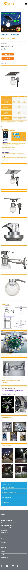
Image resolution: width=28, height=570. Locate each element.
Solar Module (5, 499)
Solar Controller (5, 502)
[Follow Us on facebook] (2, 565)
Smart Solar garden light (7, 494)
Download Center (5, 554)
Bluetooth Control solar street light (9, 492)
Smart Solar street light (7, 497)
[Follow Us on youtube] (7, 565)
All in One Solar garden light (8, 487)
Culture (2, 544)
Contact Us (3, 547)
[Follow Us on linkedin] (13, 565)
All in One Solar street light (7, 489)
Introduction (3, 542)
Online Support (4, 557)
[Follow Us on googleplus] (18, 565)
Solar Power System (6, 505)
